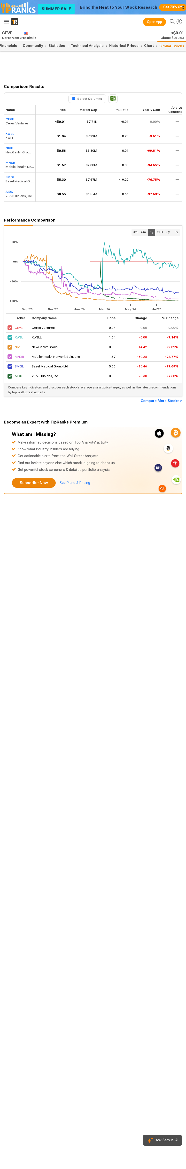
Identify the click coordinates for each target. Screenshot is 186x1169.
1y (151, 232)
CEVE (10, 119)
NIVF (9, 148)
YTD (160, 232)
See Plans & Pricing (75, 483)
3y (168, 232)
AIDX (9, 192)
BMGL (10, 177)
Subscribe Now (34, 483)
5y (176, 232)
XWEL (10, 134)
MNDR (10, 163)
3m (135, 232)
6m (143, 232)
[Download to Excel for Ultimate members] (113, 98)
